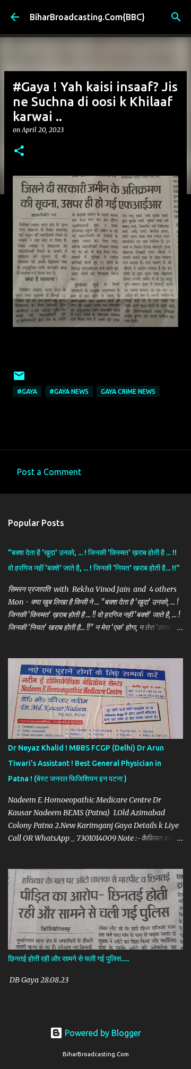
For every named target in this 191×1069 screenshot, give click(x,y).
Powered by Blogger (102, 1033)
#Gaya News (69, 391)
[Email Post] (19, 379)
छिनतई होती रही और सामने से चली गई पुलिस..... (68, 958)
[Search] (176, 17)
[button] (19, 151)
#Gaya (27, 391)
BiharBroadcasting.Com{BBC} (87, 17)
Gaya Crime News (128, 391)
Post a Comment (49, 472)
